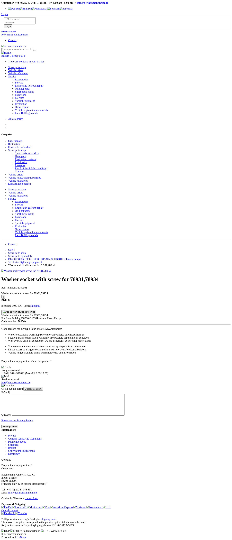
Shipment (13, 444)
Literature (20, 165)
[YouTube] (21, 513)
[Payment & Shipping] (6, 507)
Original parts (22, 88)
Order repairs (22, 107)
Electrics (19, 97)
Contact (12, 40)
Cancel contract (9, 510)
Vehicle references (18, 73)
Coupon (19, 171)
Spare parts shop (17, 67)
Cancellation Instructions (21, 450)
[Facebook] (8, 513)
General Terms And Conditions (25, 438)
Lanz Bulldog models (26, 113)
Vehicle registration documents (31, 110)
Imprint (12, 447)
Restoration (21, 104)
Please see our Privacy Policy (17, 420)
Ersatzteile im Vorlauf (19, 147)
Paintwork (20, 94)
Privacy (12, 435)
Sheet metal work (24, 91)
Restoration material (25, 159)
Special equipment (25, 100)
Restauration (21, 79)
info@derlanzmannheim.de (92, 2)
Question (6, 414)
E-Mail (5, 392)
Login (8, 26)
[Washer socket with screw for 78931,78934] (26, 270)
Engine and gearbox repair (29, 85)
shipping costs (48, 519)
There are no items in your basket (26, 61)
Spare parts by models (27, 153)
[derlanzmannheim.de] (13, 46)
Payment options (17, 441)
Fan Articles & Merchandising (31, 168)
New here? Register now (14, 34)
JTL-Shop (20, 537)
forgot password (8, 31)
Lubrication (21, 162)
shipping (35, 305)
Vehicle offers (15, 70)
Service (12, 76)
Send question (10, 426)
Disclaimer (14, 453)
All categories (15, 118)
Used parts (20, 156)
